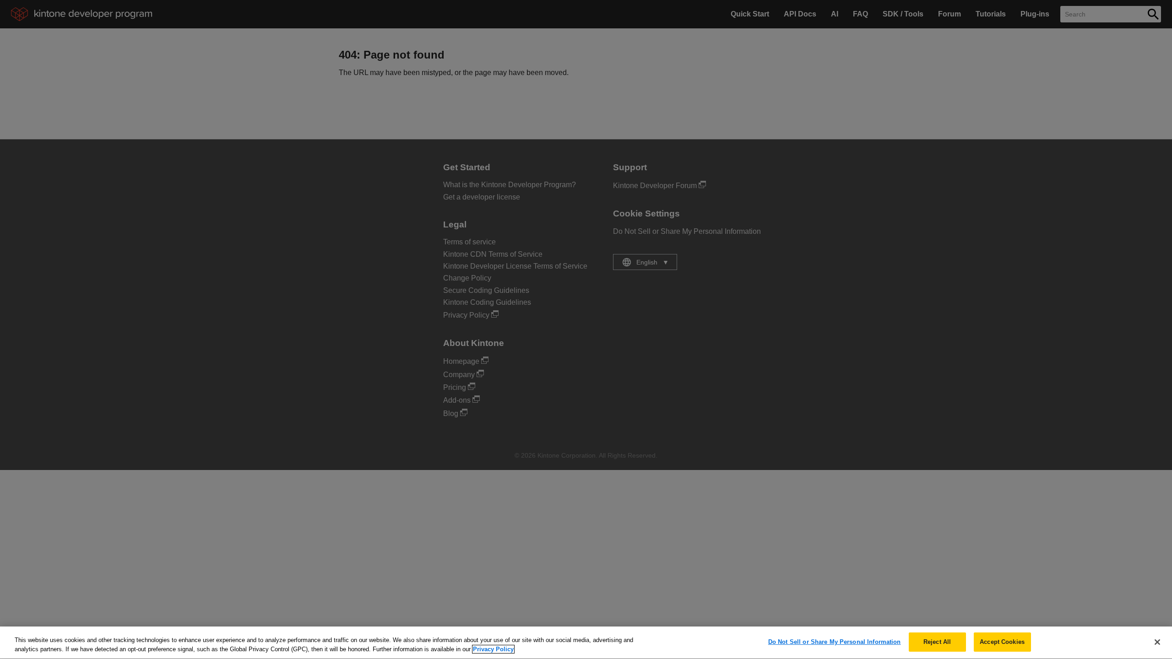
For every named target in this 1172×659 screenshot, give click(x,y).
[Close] (1157, 642)
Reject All (937, 641)
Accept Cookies (1002, 641)
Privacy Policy (493, 649)
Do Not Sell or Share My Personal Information (834, 641)
